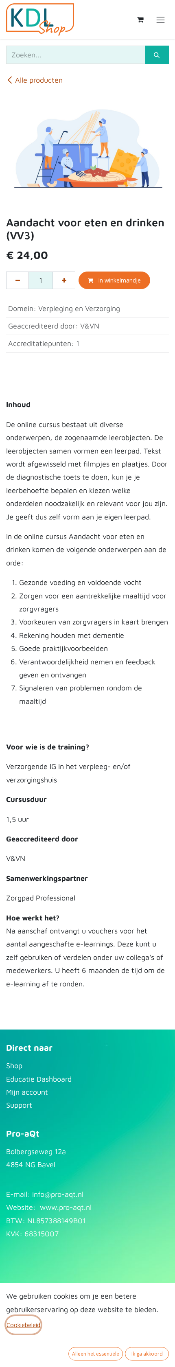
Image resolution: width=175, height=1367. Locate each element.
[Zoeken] (157, 55)
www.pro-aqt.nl (66, 1207)
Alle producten (39, 80)
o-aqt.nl (70, 1194)
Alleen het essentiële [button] (95, 1353)
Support (19, 1105)
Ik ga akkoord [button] (147, 1353)
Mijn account (27, 1092)
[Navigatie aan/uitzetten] (160, 19)
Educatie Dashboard (39, 1079)
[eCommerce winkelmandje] (140, 19)
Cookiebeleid (23, 1325)
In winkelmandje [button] (118, 280)
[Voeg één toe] (63, 280)
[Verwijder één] (17, 280)
